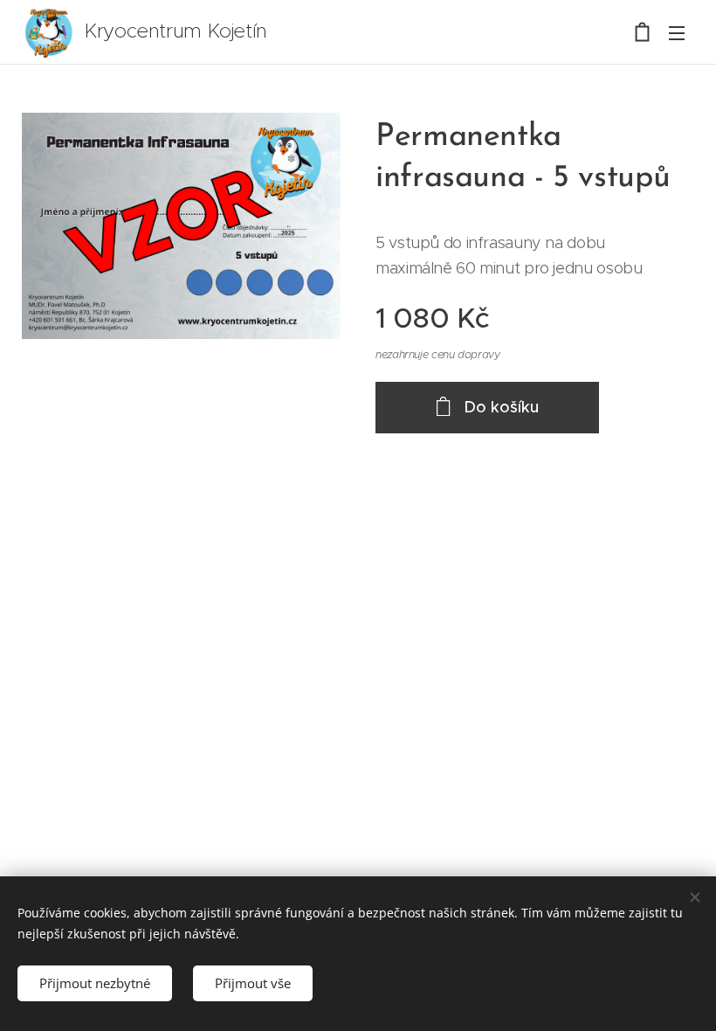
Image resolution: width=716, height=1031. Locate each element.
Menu (676, 32)
